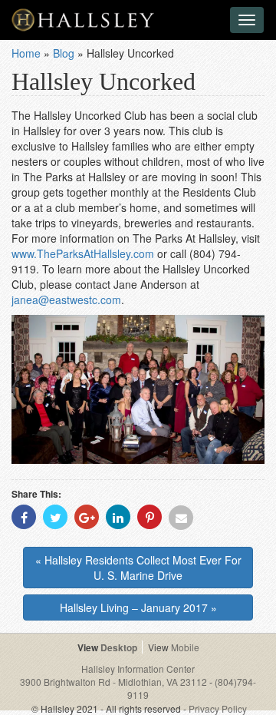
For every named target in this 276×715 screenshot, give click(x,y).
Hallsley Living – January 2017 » (138, 607)
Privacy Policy (218, 708)
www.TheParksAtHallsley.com (83, 253)
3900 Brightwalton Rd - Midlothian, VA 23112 (114, 681)
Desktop (118, 647)
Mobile (185, 647)
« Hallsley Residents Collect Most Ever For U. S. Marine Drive (138, 567)
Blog (63, 53)
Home (26, 53)
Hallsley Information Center (138, 668)
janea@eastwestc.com (66, 299)
